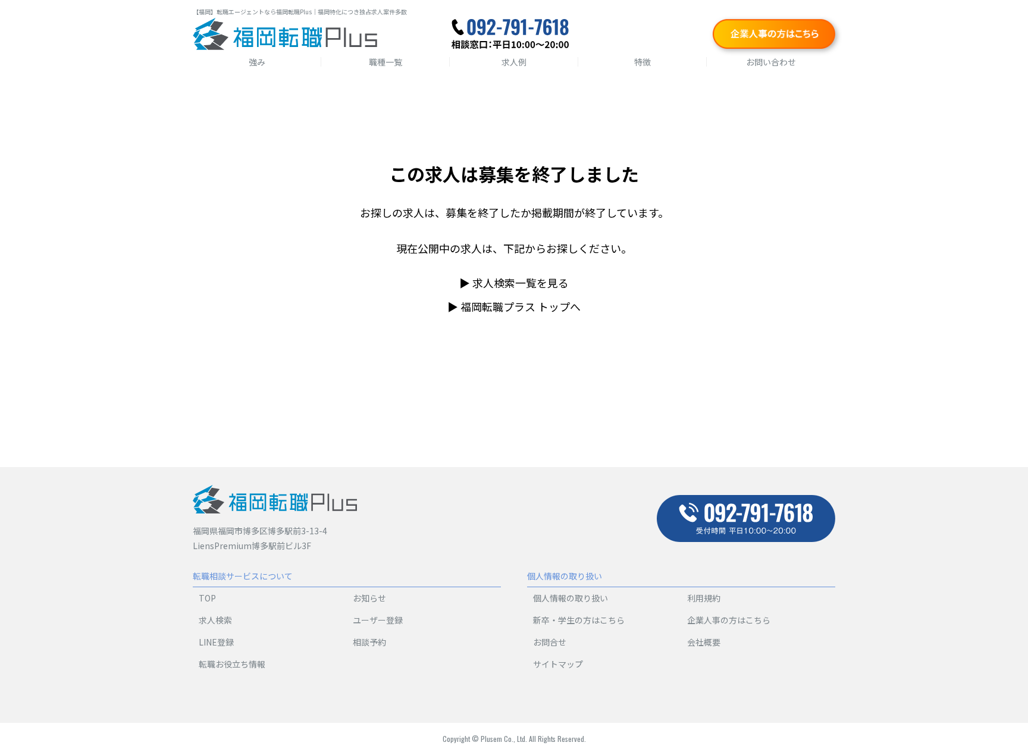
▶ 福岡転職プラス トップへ (514, 306)
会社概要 (703, 642)
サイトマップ (558, 664)
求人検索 (215, 620)
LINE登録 (216, 642)
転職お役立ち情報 (232, 664)
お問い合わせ (771, 62)
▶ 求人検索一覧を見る (514, 282)
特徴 (642, 62)
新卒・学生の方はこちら (579, 620)
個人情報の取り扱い (570, 598)
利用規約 (703, 598)
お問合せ (549, 642)
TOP (207, 598)
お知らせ (369, 598)
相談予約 (369, 642)
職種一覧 (385, 62)
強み (257, 62)
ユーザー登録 (378, 620)
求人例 (514, 62)
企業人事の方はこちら (728, 620)
